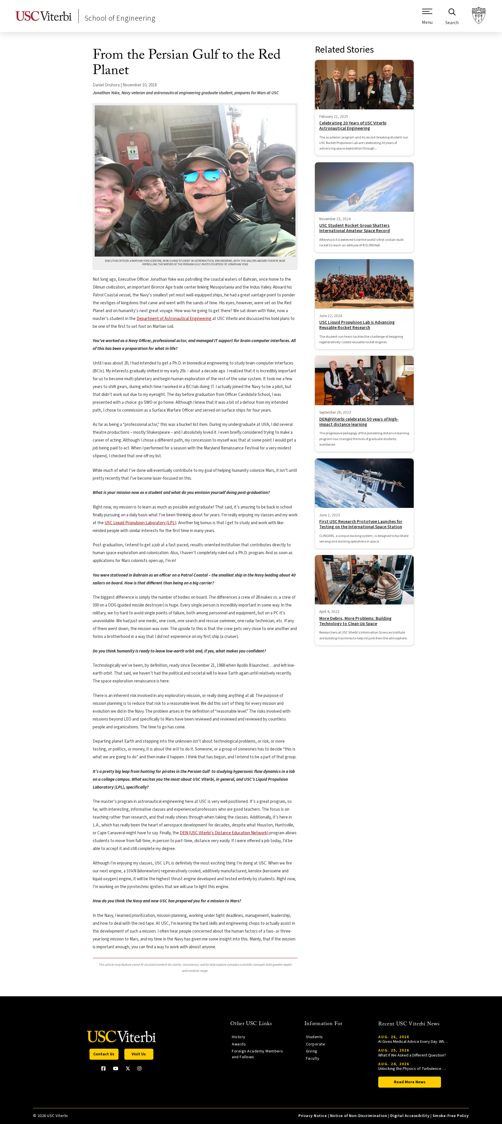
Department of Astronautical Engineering (174, 319)
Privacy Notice (312, 1116)
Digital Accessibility (409, 1116)
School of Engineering (120, 18)
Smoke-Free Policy (451, 1116)
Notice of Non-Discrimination (358, 1116)
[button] (427, 19)
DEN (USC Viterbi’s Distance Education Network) (224, 833)
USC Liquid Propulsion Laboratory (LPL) (140, 523)
